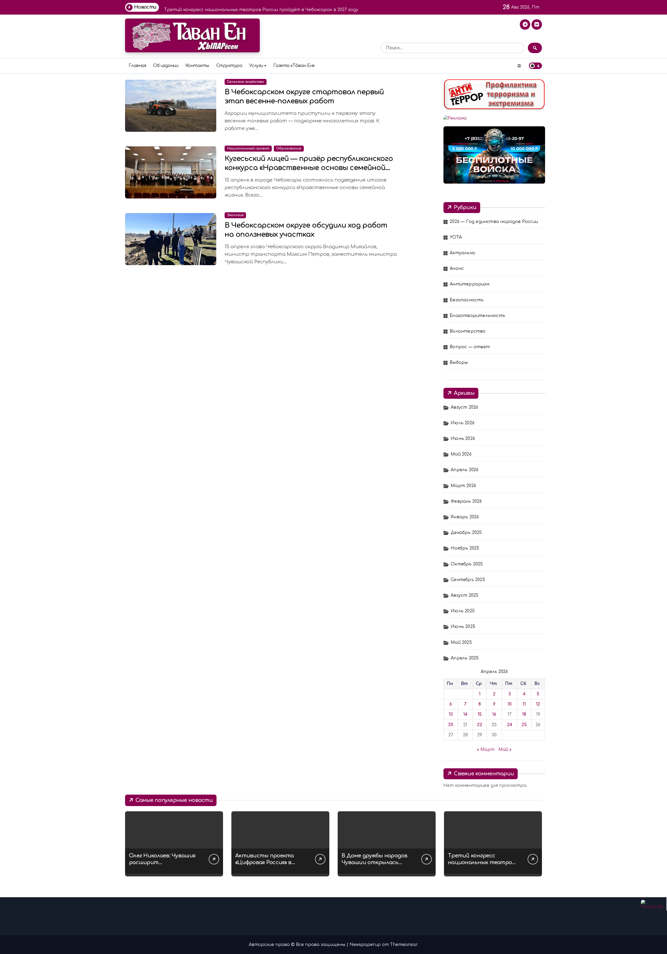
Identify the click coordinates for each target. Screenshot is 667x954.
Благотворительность (477, 315)
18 (524, 714)
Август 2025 (464, 595)
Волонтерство (467, 331)
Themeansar (403, 944)
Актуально (462, 253)
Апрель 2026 (464, 469)
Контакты (197, 65)
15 (480, 714)
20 (450, 724)
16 (494, 714)
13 (451, 714)
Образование (288, 148)
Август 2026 (464, 407)
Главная (137, 65)
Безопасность (467, 300)
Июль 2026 (462, 423)
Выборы (459, 362)
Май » (504, 749)
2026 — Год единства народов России (494, 221)
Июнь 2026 (463, 438)
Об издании (165, 65)
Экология (235, 215)
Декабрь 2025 (466, 532)
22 (479, 724)
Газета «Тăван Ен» (294, 65)
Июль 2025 (463, 611)
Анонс (457, 268)
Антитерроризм (469, 284)
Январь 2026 (465, 517)
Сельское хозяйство (245, 82)
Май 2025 (461, 642)
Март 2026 (463, 485)
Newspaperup (365, 944)
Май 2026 (461, 454)
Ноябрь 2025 (465, 548)
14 (465, 714)
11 (524, 704)
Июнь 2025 (463, 626)
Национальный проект (248, 148)
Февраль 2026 (466, 501)
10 (509, 704)
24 (509, 724)
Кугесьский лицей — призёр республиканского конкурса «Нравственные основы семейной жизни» (309, 168)
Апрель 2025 (465, 658)
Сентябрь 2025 (468, 579)
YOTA (456, 237)
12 (538, 704)
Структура (229, 65)
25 (524, 724)
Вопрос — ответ (470, 347)
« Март (486, 749)
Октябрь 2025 (467, 564)
